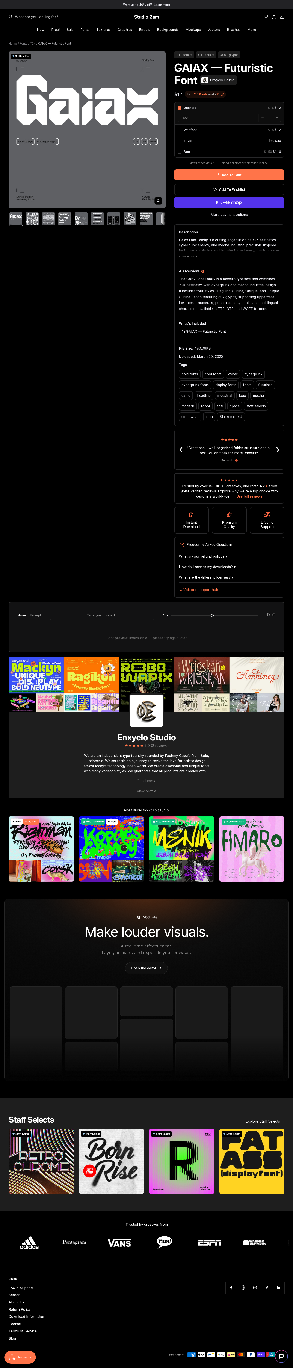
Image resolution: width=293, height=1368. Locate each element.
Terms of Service (23, 1331)
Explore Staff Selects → (265, 1121)
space (235, 406)
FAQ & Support (21, 1288)
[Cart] (282, 17)
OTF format (206, 55)
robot (205, 406)
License (15, 1324)
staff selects (256, 406)
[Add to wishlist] (68, 822)
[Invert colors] (268, 615)
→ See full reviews (247, 496)
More (251, 29)
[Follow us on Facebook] (231, 1288)
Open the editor (146, 968)
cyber (233, 374)
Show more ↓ (231, 417)
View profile (146, 791)
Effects (144, 29)
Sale (70, 29)
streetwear (190, 417)
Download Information (27, 1316)
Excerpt (35, 615)
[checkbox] (229, 107)
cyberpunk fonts (195, 385)
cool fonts (213, 374)
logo (242, 395)
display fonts (226, 385)
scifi (220, 406)
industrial (224, 395)
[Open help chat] (281, 1356)
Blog (12, 1338)
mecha (258, 395)
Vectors (214, 29)
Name (22, 615)
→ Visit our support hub (198, 590)
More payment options (229, 214)
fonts (247, 385)
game (185, 395)
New (40, 29)
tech (209, 417)
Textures (103, 29)
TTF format (184, 55)
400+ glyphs (229, 55)
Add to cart (232, 175)
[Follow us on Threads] (243, 1288)
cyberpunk (253, 374)
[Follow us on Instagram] (255, 1288)
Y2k (32, 43)
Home (13, 43)
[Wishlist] (266, 17)
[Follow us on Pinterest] (267, 1288)
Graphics (125, 29)
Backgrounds (168, 29)
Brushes (233, 29)
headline (204, 395)
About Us (16, 1302)
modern (187, 406)
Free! (55, 29)
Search (14, 1295)
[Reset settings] (273, 615)
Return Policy (20, 1309)
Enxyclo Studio (146, 737)
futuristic (265, 385)
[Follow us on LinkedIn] (278, 1288)
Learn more (162, 4)
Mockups (193, 29)
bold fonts (189, 374)
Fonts (84, 29)
